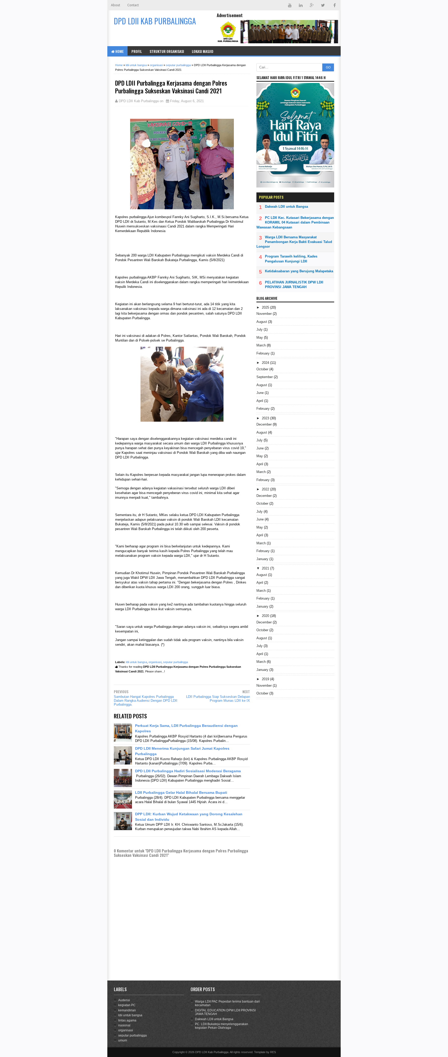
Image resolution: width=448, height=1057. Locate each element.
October (262, 369)
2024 (266, 363)
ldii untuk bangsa (136, 662)
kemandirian (127, 1010)
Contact (133, 5)
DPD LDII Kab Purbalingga (211, 1052)
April (260, 401)
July (260, 329)
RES (273, 1052)
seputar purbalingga (175, 662)
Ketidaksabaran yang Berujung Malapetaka (299, 271)
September (265, 377)
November (264, 314)
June (260, 393)
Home (119, 51)
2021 (266, 568)
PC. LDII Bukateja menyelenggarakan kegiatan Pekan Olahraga (221, 1026)
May (260, 337)
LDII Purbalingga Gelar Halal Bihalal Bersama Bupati (181, 792)
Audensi (124, 1000)
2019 (266, 679)
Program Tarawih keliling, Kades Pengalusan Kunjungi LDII (291, 258)
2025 (266, 307)
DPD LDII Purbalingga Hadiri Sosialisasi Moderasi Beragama (188, 771)
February (263, 353)
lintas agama (127, 1020)
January (262, 559)
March (261, 345)
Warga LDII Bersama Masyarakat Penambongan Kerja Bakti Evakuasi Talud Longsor (294, 241)
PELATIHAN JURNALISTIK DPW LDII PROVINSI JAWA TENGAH (294, 284)
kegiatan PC (127, 1005)
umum (122, 1040)
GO (328, 67)
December (264, 424)
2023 (266, 418)
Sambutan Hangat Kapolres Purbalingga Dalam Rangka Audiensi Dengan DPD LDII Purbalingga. (145, 700)
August (262, 322)
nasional (124, 1025)
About (115, 5)
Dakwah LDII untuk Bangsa (286, 206)
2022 (266, 489)
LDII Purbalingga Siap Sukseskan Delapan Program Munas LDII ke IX (218, 699)
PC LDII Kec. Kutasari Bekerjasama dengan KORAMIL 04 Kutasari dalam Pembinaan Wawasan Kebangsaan (295, 222)
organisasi (155, 662)
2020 (266, 616)
